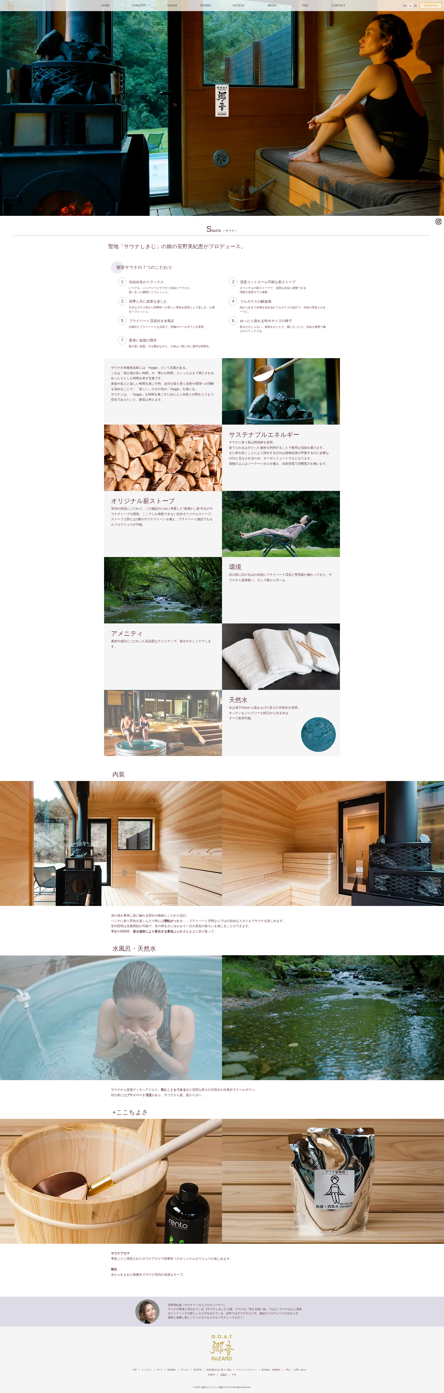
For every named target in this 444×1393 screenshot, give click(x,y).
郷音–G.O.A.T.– (222, 1348)
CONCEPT (139, 5)
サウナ (159, 1370)
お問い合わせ (300, 1370)
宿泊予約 (197, 1370)
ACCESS (239, 5)
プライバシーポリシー (246, 1370)
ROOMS (205, 5)
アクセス (184, 1370)
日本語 (410, 5)
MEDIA (272, 5)
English (405, 5)
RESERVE (431, 5)
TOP (135, 1370)
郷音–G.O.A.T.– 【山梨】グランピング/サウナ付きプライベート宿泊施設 (10, 5)
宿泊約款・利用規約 (271, 1370)
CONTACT (338, 5)
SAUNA (172, 5)
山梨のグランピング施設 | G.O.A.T (216, 1387)
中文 (415, 5)
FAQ (305, 5)
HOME (105, 5)
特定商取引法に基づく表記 (218, 1370)
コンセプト (146, 1370)
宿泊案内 (171, 1370)
